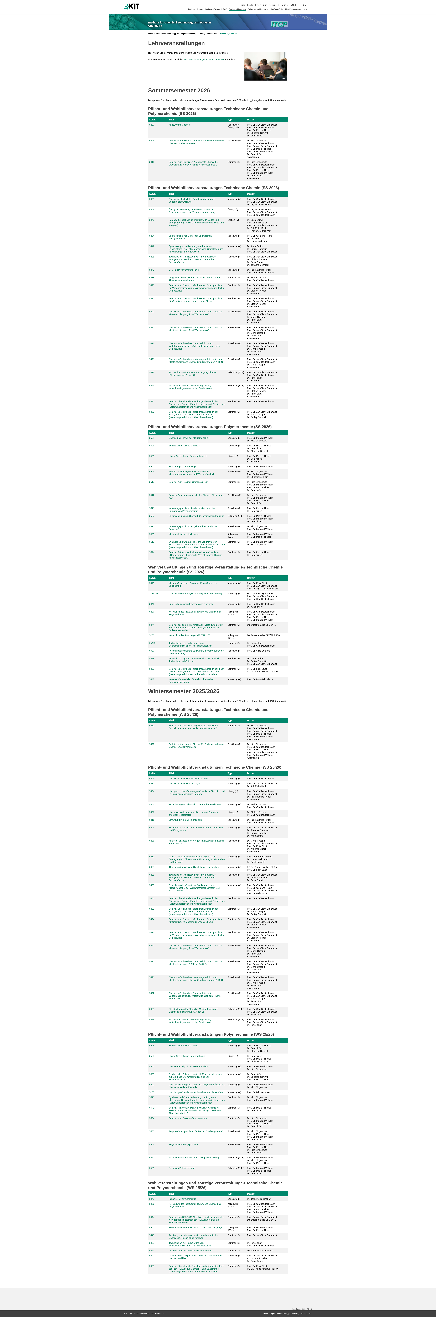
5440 (151, 220)
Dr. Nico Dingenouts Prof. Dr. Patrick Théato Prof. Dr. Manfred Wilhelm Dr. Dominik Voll (260, 1135)
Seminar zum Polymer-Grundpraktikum (188, 482)
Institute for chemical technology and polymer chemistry (172, 34)
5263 (151, 635)
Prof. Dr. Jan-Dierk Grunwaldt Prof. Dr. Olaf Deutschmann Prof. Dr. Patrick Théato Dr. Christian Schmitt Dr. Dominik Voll (262, 130)
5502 (151, 466)
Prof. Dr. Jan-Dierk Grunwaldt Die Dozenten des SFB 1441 (262, 1218)
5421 (151, 961)
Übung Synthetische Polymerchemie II (188, 456)
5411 (151, 162)
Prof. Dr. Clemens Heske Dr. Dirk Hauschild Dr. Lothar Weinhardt (259, 239)
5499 (151, 658)
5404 (151, 236)
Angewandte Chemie (179, 125)
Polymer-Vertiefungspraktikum (184, 1144)
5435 (151, 412)
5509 (151, 534)
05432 (152, 643)
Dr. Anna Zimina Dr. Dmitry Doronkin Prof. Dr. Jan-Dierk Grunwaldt (262, 249)
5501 (151, 438)
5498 (151, 669)
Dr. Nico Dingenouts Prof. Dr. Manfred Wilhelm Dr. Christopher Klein (260, 474)
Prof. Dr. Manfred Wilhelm (260, 466)
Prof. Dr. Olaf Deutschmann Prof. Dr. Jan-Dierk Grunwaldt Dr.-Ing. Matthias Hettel (262, 202)
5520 (151, 456)
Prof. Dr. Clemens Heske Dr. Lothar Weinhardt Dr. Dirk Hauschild (259, 859)
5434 (151, 401)
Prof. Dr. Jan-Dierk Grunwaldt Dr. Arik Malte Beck (262, 785)
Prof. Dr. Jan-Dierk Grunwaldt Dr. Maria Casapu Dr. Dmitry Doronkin (262, 415)
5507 (151, 516)
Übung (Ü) (233, 209)
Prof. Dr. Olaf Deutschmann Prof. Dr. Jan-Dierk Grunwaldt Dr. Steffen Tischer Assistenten (262, 289)
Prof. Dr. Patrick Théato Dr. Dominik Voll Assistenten (259, 459)
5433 (151, 1250)
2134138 (153, 593)
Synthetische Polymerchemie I (184, 1045)
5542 (151, 1107)
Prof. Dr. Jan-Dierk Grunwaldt (262, 1235)
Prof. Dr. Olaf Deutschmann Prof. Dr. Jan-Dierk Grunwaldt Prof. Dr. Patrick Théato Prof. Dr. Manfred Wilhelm (262, 615)
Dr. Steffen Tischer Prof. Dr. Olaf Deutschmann (261, 279)
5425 (151, 256)
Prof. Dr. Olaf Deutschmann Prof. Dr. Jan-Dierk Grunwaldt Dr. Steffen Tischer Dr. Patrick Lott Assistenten (262, 391)
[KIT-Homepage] (131, 7)
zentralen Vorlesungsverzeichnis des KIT (203, 59)
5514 (151, 526)
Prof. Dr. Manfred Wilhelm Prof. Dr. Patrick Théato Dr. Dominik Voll (260, 1171)
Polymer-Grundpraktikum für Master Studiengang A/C (196, 1131)
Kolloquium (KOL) (233, 535)
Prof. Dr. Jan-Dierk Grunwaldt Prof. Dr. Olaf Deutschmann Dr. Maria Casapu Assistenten (262, 363)
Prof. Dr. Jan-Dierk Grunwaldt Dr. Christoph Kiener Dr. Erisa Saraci (262, 877)
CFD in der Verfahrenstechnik (184, 270)
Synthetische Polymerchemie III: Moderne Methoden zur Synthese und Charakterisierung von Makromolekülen (195, 1077)
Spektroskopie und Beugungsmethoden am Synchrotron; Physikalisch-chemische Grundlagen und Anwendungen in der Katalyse (196, 249)
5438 (151, 277)
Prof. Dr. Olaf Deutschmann (261, 401)
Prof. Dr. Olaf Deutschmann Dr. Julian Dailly (261, 605)
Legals (250, 5)
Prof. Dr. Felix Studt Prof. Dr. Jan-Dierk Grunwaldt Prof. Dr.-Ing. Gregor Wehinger (262, 586)
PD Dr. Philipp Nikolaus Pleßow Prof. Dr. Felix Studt (262, 868)
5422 (151, 343)
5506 (151, 445)
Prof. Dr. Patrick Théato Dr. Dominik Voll (259, 509)
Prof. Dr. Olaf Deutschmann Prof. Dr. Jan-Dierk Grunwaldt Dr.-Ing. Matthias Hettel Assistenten (262, 795)
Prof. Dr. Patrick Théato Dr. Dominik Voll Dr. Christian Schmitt (259, 448)
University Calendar (228, 34)
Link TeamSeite (276, 9)
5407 (151, 812)
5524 (151, 552)
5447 (151, 679)
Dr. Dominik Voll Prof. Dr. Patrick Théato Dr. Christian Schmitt (259, 1059)
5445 (151, 270)
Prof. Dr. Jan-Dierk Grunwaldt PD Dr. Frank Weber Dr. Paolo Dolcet (262, 1258)
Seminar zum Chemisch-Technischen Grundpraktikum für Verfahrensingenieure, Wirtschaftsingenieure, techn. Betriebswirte (196, 288)
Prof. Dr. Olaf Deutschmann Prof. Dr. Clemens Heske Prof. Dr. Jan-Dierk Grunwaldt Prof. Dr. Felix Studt (262, 889)
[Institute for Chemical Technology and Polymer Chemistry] (279, 24)
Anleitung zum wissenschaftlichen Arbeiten (190, 1250)
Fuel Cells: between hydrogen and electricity (191, 604)
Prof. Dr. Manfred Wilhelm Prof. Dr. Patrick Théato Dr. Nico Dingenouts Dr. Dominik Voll (260, 1148)
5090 (151, 650)
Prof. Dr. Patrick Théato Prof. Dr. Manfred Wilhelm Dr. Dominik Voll (260, 519)
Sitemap (285, 5)
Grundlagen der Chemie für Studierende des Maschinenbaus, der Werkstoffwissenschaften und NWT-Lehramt (194, 888)
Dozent (251, 119)
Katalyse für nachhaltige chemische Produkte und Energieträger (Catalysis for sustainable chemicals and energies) (196, 223)
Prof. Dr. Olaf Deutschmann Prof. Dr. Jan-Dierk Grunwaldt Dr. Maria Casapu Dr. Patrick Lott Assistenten (262, 317)
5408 (151, 140)
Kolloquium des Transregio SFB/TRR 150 (189, 635)
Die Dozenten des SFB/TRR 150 (263, 635)
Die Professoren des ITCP (260, 1250)
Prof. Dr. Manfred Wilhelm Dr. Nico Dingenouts (260, 439)
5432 (151, 1243)
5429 (151, 385)
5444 (151, 625)
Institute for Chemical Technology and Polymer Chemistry (179, 24)
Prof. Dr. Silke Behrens (258, 650)
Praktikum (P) (234, 140)
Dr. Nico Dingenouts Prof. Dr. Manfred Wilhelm (260, 527)
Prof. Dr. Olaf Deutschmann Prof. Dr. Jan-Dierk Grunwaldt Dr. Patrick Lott (262, 1012)
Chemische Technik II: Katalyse (184, 783)
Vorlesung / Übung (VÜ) (233, 126)
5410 (151, 783)
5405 (151, 867)
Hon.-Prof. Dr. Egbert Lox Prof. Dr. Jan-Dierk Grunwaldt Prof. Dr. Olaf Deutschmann (262, 596)
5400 (151, 125)
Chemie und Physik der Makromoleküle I (189, 1066)
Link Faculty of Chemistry (296, 9)
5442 (151, 246)
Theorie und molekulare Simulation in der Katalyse (194, 867)
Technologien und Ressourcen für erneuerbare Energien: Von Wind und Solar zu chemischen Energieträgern (192, 259)
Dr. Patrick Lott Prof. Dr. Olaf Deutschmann (261, 644)
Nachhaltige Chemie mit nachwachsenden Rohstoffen (196, 1092)
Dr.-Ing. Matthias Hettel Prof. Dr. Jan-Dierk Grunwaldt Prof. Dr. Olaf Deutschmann (262, 212)
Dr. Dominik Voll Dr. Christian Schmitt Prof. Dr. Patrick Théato (259, 1077)
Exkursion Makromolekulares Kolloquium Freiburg (194, 1157)
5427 (151, 744)
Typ (230, 119)
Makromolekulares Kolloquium (184, 534)
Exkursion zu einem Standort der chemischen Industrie (196, 516)
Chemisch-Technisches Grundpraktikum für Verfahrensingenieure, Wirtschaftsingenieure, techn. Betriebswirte (195, 346)
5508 (151, 1074)
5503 (151, 471)
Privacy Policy (261, 5)
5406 (151, 209)
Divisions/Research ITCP (216, 9)
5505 (151, 1144)
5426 (151, 359)
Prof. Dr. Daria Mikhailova (260, 679)
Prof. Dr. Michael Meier (258, 1092)
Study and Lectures (237, 9)
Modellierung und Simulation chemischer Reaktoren (195, 804)
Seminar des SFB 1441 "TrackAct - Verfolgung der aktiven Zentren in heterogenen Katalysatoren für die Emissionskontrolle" (196, 628)
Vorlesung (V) (234, 199)
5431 (151, 725)
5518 (151, 542)
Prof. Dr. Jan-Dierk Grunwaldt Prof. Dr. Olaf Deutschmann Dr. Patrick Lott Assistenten (262, 376)
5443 (151, 583)
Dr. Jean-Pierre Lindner (259, 1199)
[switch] (311, 5)
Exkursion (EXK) (236, 372)
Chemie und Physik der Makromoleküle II (189, 438)
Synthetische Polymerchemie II (184, 445)
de (304, 5)
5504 (151, 1118)
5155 (151, 1092)
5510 (151, 508)
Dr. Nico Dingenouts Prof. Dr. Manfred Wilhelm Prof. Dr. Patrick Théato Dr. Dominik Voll (260, 486)
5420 (151, 311)
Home (242, 5)
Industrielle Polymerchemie (182, 1199)
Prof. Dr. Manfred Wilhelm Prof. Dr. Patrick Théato (260, 535)
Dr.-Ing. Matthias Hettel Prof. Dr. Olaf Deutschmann (261, 271)
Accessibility (274, 5)
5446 (151, 604)
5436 (151, 611)
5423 (151, 285)
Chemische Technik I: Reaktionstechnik (188, 778)
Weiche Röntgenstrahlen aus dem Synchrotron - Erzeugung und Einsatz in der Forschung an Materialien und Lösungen (197, 859)
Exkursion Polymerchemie (182, 1168)
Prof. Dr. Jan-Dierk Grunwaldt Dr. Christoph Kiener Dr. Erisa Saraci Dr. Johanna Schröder (262, 260)
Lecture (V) (233, 220)
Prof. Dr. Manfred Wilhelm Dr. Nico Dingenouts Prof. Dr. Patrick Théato (260, 1160)
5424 (151, 298)
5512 (151, 495)
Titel (171, 119)
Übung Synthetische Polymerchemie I (188, 1056)
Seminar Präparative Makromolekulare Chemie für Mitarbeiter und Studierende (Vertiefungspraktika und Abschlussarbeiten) (195, 555)
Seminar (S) (234, 162)
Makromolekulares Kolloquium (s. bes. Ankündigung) (195, 1227)
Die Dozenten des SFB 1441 (261, 625)
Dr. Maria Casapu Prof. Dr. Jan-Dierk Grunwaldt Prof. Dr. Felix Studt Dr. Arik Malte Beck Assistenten (262, 846)
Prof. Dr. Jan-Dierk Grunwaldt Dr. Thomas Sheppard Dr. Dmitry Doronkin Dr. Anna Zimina (262, 831)
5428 (151, 372)
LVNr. (152, 119)
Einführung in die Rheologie (182, 466)
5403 (151, 199)
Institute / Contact (195, 9)
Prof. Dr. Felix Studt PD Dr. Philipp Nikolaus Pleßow (262, 670)
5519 (151, 856)
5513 (151, 482)
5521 (151, 1168)
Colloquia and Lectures (258, 9)
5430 (151, 1157)
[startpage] (311, 9)
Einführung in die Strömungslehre (185, 820)
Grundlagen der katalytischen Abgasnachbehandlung (195, 593)
